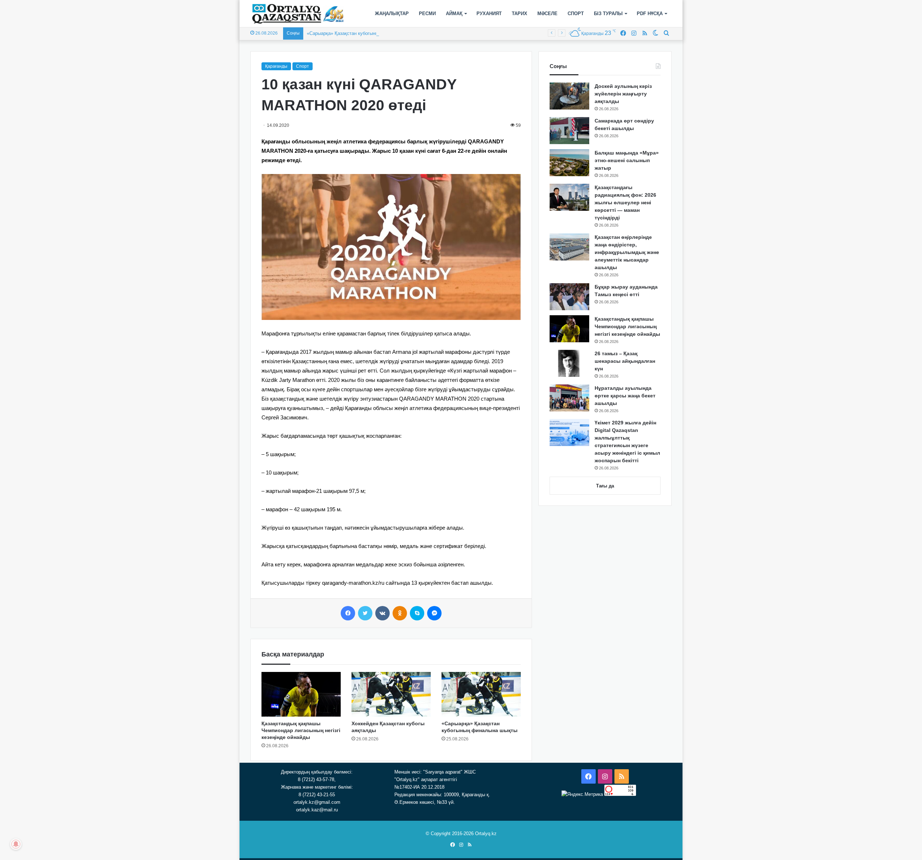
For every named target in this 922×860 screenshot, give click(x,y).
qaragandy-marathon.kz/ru (353, 583)
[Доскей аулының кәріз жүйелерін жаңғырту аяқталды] (569, 96)
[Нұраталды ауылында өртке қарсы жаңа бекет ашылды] (569, 397)
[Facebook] (348, 613)
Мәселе (547, 13)
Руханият (489, 13)
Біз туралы (608, 13)
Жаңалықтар (392, 13)
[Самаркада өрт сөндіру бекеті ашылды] (569, 130)
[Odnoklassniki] (400, 613)
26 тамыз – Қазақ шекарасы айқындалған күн (625, 361)
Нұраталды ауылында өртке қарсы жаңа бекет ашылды (625, 395)
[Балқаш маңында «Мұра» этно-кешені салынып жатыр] (569, 162)
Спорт (576, 13)
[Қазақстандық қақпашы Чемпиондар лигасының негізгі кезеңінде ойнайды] (301, 694)
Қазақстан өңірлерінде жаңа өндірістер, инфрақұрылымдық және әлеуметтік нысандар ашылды (627, 252)
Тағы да (605, 486)
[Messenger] (434, 613)
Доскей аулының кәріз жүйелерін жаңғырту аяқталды (623, 93)
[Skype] (417, 613)
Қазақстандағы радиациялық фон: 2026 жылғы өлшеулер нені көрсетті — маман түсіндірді (625, 202)
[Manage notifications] (16, 844)
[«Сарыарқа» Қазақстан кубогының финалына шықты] (481, 694)
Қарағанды (276, 66)
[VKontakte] (382, 613)
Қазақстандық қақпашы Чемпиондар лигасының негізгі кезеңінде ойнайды (300, 730)
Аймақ (454, 13)
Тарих (519, 13)
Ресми (427, 13)
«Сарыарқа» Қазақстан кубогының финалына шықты (364, 33)
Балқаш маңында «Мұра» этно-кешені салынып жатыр (627, 160)
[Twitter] (365, 613)
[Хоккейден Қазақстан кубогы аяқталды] (391, 694)
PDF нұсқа (650, 13)
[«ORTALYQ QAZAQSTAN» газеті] (298, 14)
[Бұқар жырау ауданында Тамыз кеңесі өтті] (569, 296)
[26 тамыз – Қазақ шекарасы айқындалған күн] (569, 363)
